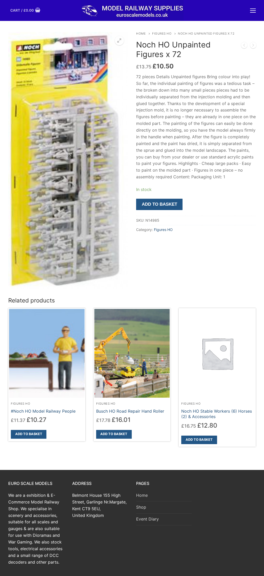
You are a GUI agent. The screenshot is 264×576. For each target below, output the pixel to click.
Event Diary (147, 519)
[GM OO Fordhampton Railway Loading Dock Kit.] (244, 46)
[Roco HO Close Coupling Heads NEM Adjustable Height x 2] (253, 46)
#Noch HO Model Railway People (43, 411)
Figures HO (161, 33)
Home (141, 33)
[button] (119, 40)
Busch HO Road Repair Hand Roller (130, 411)
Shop (141, 507)
